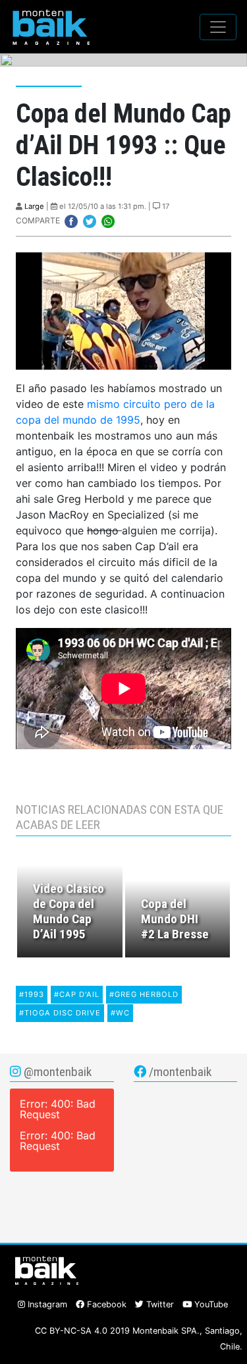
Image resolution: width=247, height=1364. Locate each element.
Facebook (105, 1304)
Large (34, 206)
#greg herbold (143, 994)
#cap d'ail (76, 994)
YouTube (210, 1304)
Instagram (46, 1304)
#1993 (31, 994)
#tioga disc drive (60, 1012)
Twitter (159, 1304)
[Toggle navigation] (218, 27)
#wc (120, 1012)
